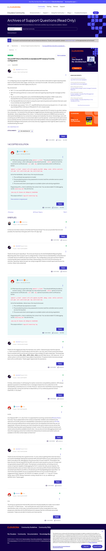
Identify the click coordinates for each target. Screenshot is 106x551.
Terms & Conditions (26, 539)
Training (49, 6)
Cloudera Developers (80, 13)
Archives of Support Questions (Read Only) (30, 45)
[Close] (102, 531)
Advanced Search (11, 33)
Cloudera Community (16, 13)
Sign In (96, 12)
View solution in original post (19, 199)
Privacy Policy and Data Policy (36, 539)
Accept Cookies (97, 546)
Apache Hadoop (14, 540)
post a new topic (70, 40)
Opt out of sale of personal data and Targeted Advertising (61, 547)
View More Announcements (84, 105)
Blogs (69, 13)
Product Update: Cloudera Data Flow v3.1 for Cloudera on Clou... (82, 100)
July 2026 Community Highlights (79, 79)
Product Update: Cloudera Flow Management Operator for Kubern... (82, 94)
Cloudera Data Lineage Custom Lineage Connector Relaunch (83, 89)
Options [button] (11, 50)
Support (62, 6)
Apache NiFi (15, 65)
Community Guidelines (29, 527)
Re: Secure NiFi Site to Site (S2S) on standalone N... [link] (54, 45)
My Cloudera (11, 534)
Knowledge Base (45, 534)
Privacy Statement (92, 542)
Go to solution (61, 55)
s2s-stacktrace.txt (13, 127)
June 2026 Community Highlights (79, 84)
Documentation (32, 534)
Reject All (86, 546)
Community (41, 6)
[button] (65, 75)
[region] (77, 540)
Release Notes (56, 418)
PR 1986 (57, 421)
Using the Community (57, 13)
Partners (55, 6)
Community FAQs (45, 527)
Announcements (34, 13)
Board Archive (15, 45)
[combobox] (49, 28)
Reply (63, 136)
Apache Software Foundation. (47, 540)
